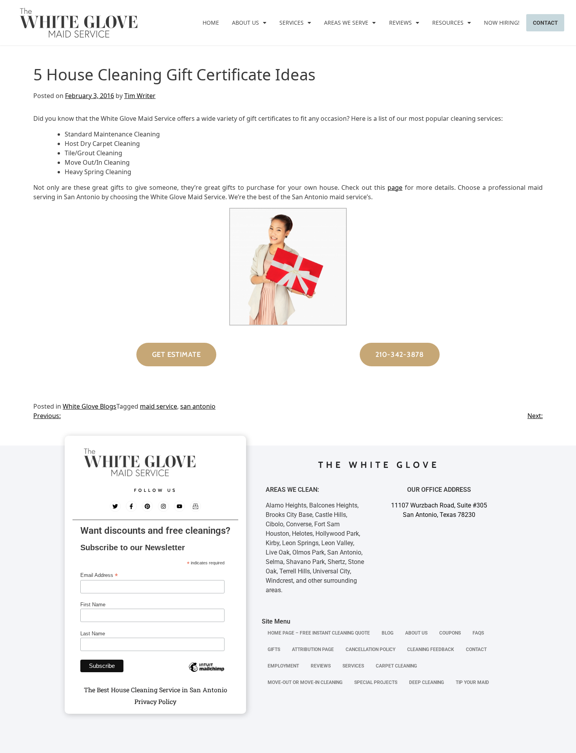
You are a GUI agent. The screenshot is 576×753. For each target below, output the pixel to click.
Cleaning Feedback (430, 649)
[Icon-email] (195, 506)
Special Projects (375, 682)
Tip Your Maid (472, 682)
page (395, 187)
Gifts (274, 649)
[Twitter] (115, 506)
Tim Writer (140, 95)
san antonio (198, 406)
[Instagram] (163, 506)
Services (291, 22)
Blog (387, 633)
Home (211, 22)
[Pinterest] (147, 506)
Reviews (400, 22)
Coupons (450, 633)
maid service (158, 406)
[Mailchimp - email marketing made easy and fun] (206, 673)
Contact (545, 23)
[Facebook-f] (131, 506)
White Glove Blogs (89, 406)
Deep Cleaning (426, 682)
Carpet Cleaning (396, 666)
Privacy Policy (155, 701)
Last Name (92, 634)
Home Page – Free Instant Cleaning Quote (319, 633)
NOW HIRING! (502, 22)
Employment (283, 666)
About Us (245, 22)
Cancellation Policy (370, 649)
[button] (249, 22)
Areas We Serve (346, 22)
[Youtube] (179, 506)
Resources (448, 22)
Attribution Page (313, 649)
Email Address (99, 575)
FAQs (478, 633)
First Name (92, 604)
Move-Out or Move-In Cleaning (305, 682)
